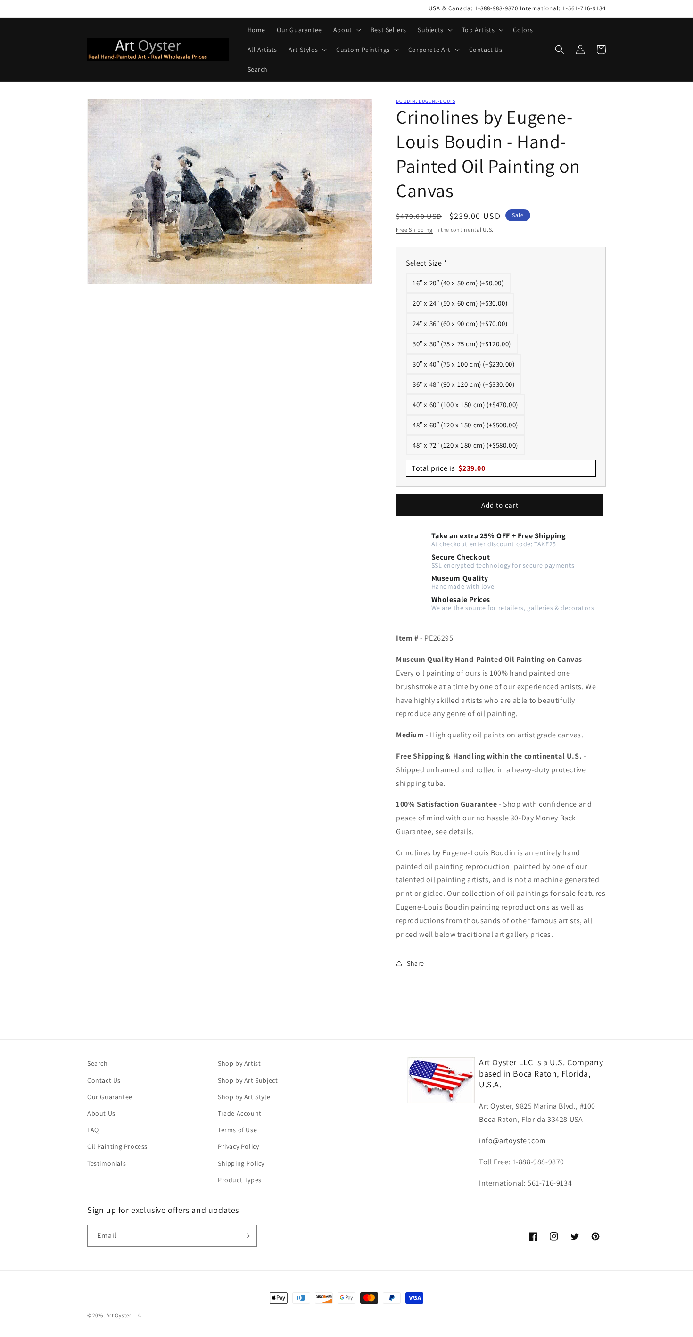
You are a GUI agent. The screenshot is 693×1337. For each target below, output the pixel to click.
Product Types (240, 1180)
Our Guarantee (109, 1097)
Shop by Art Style (244, 1097)
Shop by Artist (239, 1063)
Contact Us (104, 1080)
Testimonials (106, 1163)
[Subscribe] (246, 1236)
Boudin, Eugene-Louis (425, 101)
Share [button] (415, 963)
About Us (101, 1113)
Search (97, 1063)
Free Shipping (414, 229)
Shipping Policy (241, 1163)
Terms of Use (237, 1130)
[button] (346, 30)
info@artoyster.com (512, 1140)
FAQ (93, 1130)
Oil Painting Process (117, 1146)
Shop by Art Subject (248, 1080)
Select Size (426, 263)
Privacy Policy (238, 1146)
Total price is (449, 468)
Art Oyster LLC (124, 1315)
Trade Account (240, 1113)
